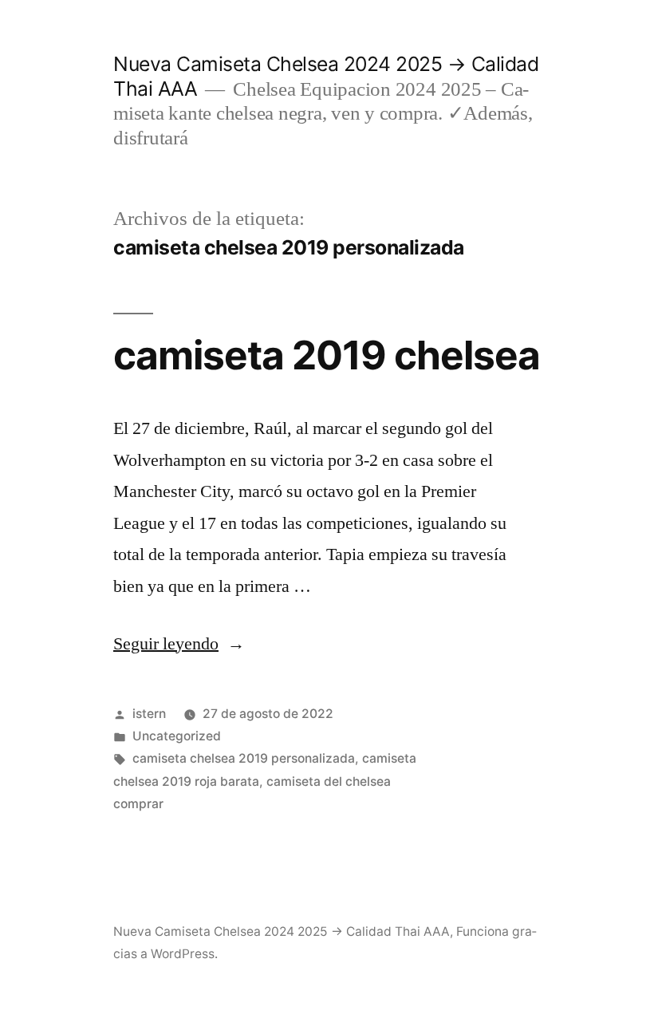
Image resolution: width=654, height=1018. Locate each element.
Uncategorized (176, 736)
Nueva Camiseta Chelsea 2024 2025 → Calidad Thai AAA (281, 931)
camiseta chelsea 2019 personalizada (243, 758)
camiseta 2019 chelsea (326, 355)
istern (149, 713)
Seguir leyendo (179, 644)
